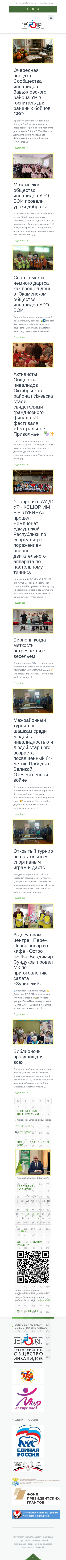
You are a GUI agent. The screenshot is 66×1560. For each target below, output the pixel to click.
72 (26, 1190)
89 (40, 1209)
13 (33, 1113)
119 (40, 1248)
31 (18, 1139)
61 (18, 1177)
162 (25, 1305)
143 (33, 1280)
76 (18, 1196)
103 (33, 1228)
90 (47, 1209)
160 (48, 1299)
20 (47, 1120)
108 (33, 1235)
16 (18, 1120)
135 (48, 1267)
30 (47, 1132)
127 (25, 1260)
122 (25, 1254)
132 (25, 1267)
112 (25, 1241)
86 (18, 1209)
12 (26, 1113)
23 (33, 1126)
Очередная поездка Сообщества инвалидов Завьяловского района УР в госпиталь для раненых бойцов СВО (31, 91)
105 (48, 1228)
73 (33, 1190)
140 (48, 1273)
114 (40, 1241)
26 (18, 1132)
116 (18, 1248)
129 (40, 1260)
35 (47, 1139)
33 (33, 1139)
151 (18, 1292)
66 (18, 1184)
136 (18, 1273)
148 (33, 1286)
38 (33, 1145)
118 (33, 1248)
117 (25, 1248)
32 (26, 1139)
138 (33, 1273)
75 (47, 1190)
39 (40, 1145)
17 (26, 1120)
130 (48, 1260)
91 (18, 1216)
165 (48, 1305)
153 (33, 1292)
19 (40, 1120)
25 (48, 1126)
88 (33, 1209)
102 (25, 1228)
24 (40, 1126)
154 (40, 1292)
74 (40, 1190)
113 (33, 1241)
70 (47, 1184)
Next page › (48, 1101)
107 (26, 1235)
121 (18, 1254)
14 (40, 1113)
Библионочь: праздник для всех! (28, 1056)
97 (25, 1222)
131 (18, 1267)
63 (33, 1177)
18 (33, 1120)
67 (25, 1184)
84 (40, 1203)
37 (25, 1145)
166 (18, 1312)
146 (18, 1286)
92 (26, 1216)
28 (33, 1132)
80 (47, 1196)
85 (47, 1203)
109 (40, 1235)
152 (25, 1292)
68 (33, 1184)
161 (18, 1305)
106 (18, 1235)
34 (40, 1139)
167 (25, 1312)
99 (40, 1222)
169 (40, 1312)
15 (48, 1113)
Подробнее (19, 147)
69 (40, 1184)
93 (33, 1216)
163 (33, 1305)
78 (33, 1196)
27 (26, 1132)
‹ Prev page (17, 1101)
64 (40, 1177)
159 (40, 1299)
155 (48, 1292)
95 (47, 1216)
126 (18, 1260)
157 (25, 1299)
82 (26, 1203)
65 (47, 1177)
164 (40, 1305)
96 (18, 1222)
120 (48, 1248)
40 (47, 1145)
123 (33, 1254)
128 (33, 1260)
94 (40, 1216)
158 (33, 1299)
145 (48, 1280)
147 (25, 1286)
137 (25, 1273)
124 (40, 1254)
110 (48, 1235)
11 (18, 1113)
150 (48, 1286)
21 (18, 1126)
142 (25, 1280)
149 (40, 1286)
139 (40, 1273)
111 (18, 1241)
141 (18, 1280)
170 (48, 1312)
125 (48, 1254)
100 (48, 1222)
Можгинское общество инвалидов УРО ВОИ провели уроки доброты (31, 195)
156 (18, 1299)
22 (26, 1126)
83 (33, 1203)
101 (18, 1228)
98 (33, 1222)
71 (18, 1190)
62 (26, 1177)
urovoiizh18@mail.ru (24, 3)
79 (40, 1196)
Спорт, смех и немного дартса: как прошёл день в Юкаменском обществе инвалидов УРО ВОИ (32, 294)
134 (40, 1267)
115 (47, 1241)
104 (40, 1228)
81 (18, 1203)
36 (18, 1145)
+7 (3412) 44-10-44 (45, 3)
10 (48, 1107)
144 (40, 1280)
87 (25, 1209)
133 (33, 1267)
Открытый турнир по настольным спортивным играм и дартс (33, 859)
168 (33, 1312)
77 (25, 1196)
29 (40, 1132)
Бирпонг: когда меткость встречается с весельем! (29, 648)
